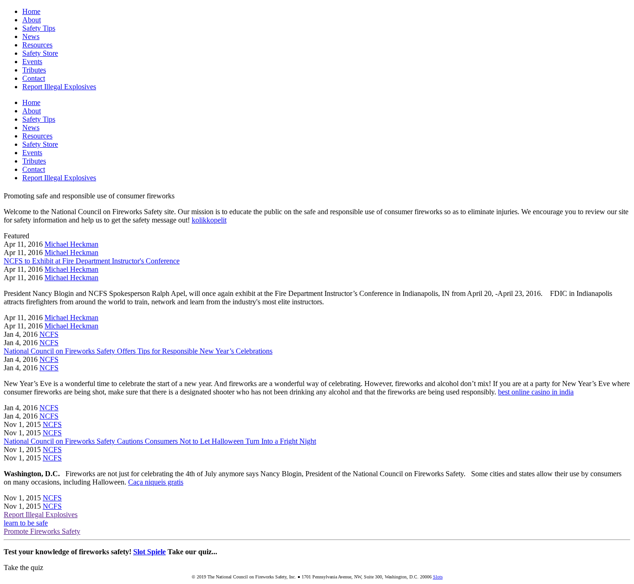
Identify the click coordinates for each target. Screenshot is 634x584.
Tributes (34, 70)
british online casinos (75, 567)
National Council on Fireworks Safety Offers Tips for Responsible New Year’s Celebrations (138, 351)
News (30, 36)
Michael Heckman (71, 244)
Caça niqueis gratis (155, 482)
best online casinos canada (366, 302)
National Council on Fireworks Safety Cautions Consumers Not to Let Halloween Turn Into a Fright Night (160, 441)
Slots (438, 576)
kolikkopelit (209, 220)
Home (31, 11)
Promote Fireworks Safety (42, 531)
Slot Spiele (149, 552)
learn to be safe (26, 523)
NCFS (48, 334)
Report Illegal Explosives (59, 87)
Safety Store (40, 53)
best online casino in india (536, 392)
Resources (37, 45)
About (31, 20)
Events (32, 62)
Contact (33, 78)
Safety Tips (38, 28)
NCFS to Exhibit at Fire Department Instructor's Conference (92, 261)
